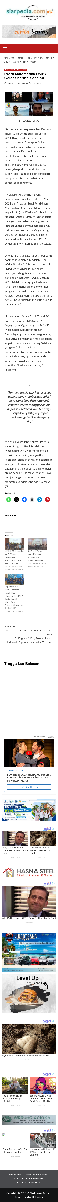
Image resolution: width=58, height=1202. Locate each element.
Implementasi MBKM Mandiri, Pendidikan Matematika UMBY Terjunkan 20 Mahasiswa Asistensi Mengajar (14, 595)
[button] (5, 48)
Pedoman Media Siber (35, 1174)
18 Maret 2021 (37, 83)
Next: (30, 638)
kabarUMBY (10, 70)
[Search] (53, 48)
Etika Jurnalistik (34, 1178)
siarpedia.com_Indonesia (17, 83)
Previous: (27, 628)
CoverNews (21, 1196)
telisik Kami (14, 1174)
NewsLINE (21, 70)
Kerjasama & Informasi (29, 1182)
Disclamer (17, 1178)
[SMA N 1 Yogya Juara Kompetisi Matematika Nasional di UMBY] (37, 544)
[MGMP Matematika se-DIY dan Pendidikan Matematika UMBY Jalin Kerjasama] (14, 544)
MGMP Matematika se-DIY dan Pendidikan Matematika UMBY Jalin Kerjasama (14, 557)
